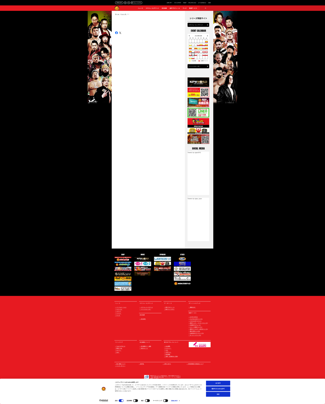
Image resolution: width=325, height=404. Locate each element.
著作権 (142, 364)
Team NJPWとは (120, 346)
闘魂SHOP (193, 307)
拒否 (218, 394)
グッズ (118, 315)
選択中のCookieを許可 (218, 388)
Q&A (117, 352)
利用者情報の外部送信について (196, 364)
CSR (209, 2)
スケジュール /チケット (147, 307)
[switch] (135, 400)
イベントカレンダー (195, 66)
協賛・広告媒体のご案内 (172, 356)
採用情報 (168, 354)
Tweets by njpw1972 (194, 152)
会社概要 (168, 346)
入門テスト (168, 352)
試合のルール (144, 348)
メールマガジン (202, 2)
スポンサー (169, 2)
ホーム (117, 14)
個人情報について (120, 364)
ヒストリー (168, 348)
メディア (118, 311)
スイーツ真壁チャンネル (196, 327)
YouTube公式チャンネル (196, 319)
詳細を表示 (174, 400)
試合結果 (164, 8)
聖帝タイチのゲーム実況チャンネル (199, 329)
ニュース (140, 8)
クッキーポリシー (120, 366)
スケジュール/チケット (152, 8)
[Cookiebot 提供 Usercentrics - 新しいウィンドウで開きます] (103, 400)
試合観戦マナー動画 (146, 346)
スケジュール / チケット (196, 25)
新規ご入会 (119, 348)
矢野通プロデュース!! (195, 325)
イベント (118, 313)
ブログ (184, 2)
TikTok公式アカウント (196, 321)
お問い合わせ (167, 364)
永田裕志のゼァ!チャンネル (197, 333)
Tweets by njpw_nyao (195, 198)
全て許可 (218, 383)
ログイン (118, 350)
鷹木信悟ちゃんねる (195, 331)
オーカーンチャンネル (195, 335)
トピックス (119, 309)
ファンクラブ (177, 2)
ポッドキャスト (192, 2)
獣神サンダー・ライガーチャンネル (199, 323)
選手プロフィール (175, 8)
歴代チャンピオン (170, 309)
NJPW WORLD (194, 317)
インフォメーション (121, 307)
